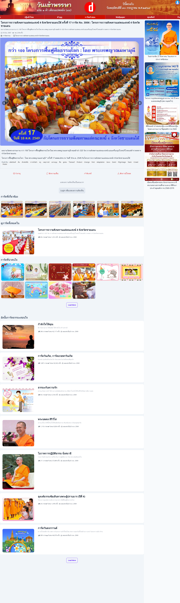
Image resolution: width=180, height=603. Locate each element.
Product (79, 162)
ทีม (60, 162)
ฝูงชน (65, 162)
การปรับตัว (33, 162)
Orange (87, 162)
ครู (40, 162)
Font (93, 162)
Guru (108, 162)
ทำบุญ (59, 17)
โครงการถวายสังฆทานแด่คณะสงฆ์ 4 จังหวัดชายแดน (32, 36)
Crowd (136, 162)
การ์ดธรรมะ (7, 36)
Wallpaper (120, 17)
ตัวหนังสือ (25, 162)
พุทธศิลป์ (150, 17)
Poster (5, 164)
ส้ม (19, 162)
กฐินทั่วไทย (29, 17)
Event (114, 162)
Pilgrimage (122, 162)
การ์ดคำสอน (90, 17)
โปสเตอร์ (72, 162)
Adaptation (100, 162)
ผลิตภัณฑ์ (13, 162)
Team (130, 162)
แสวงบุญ (54, 162)
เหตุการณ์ (46, 162)
